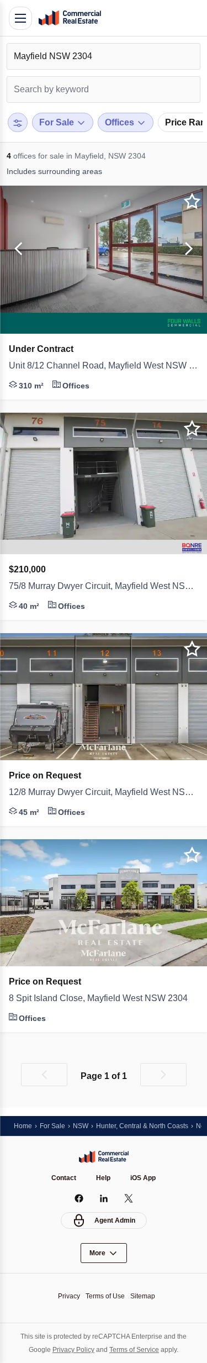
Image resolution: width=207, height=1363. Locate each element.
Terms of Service (134, 1350)
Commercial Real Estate (69, 18)
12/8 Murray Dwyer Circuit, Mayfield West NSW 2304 (103, 792)
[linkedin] (103, 1198)
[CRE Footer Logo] (104, 1157)
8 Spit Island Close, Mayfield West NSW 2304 (98, 998)
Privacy (69, 1296)
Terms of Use (105, 1296)
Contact (63, 1178)
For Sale (52, 1126)
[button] (16, 249)
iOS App (143, 1178)
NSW (80, 1126)
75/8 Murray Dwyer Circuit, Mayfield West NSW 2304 (103, 586)
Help (103, 1178)
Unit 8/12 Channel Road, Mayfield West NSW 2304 (103, 365)
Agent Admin (114, 1220)
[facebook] (78, 1198)
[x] (128, 1198)
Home (23, 1126)
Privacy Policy (73, 1350)
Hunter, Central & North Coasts (142, 1126)
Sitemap (142, 1296)
